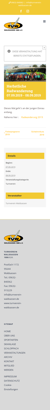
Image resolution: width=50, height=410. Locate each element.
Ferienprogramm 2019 (12, 133)
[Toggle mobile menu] (44, 21)
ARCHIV (8, 357)
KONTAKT (9, 361)
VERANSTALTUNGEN (14, 352)
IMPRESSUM (10, 376)
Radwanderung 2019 (32, 117)
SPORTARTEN (11, 339)
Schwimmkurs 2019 (37, 133)
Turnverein (11, 183)
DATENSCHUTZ (12, 380)
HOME (7, 331)
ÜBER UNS (9, 335)
